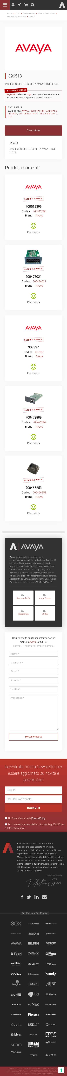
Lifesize (51, 994)
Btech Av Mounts (16, 954)
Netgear (16, 1014)
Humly (51, 974)
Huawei (51, 1055)
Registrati (11, 94)
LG (33, 994)
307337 (33, 347)
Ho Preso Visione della (26, 818)
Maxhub (16, 1004)
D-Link (33, 954)
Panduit (33, 1014)
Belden (33, 944)
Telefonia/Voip (29, 14)
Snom (16, 1045)
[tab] (33, 130)
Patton (51, 1014)
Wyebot (33, 1055)
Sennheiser (51, 1035)
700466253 (34, 488)
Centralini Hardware (46, 14)
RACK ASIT (33, 1025)
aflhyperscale (16, 934)
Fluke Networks (51, 964)
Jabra (33, 984)
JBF (51, 984)
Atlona (51, 934)
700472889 (34, 417)
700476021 (34, 277)
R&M (33, 1045)
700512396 (34, 206)
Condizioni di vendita (45, 1074)
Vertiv (33, 964)
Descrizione (33, 130)
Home (9, 14)
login (31, 179)
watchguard (51, 1045)
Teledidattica (23, 614)
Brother (51, 944)
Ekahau (16, 964)
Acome (33, 923)
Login (29, 94)
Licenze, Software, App (16, 16)
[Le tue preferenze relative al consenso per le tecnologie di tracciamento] (61, 1070)
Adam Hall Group (51, 923)
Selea (33, 1035)
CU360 (45, 614)
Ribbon (51, 1025)
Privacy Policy (38, 818)
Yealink (16, 1055)
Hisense (33, 974)
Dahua (51, 954)
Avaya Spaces (45, 598)
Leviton (16, 994)
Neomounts (51, 1004)
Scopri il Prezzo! (16, 90)
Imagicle (16, 984)
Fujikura (16, 974)
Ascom (33, 934)
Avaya (25, 111)
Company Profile (23, 598)
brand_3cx (16, 923)
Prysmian (16, 1025)
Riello (16, 1035)
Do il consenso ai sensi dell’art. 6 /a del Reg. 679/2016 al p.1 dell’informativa (35, 826)
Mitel (33, 1004)
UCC (18, 14)
